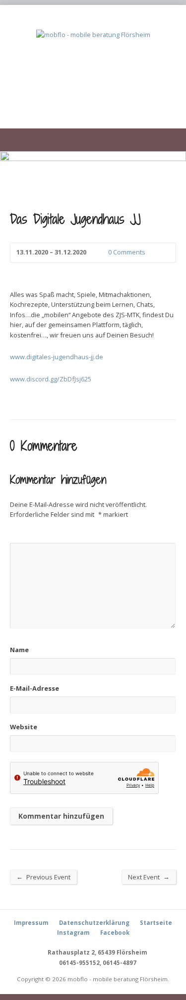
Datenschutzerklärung (94, 922)
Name (19, 649)
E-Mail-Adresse (34, 688)
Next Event (149, 876)
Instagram (73, 932)
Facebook (114, 932)
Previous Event (43, 876)
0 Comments (100, 252)
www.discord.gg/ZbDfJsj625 (50, 379)
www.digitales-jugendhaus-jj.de (56, 356)
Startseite (156, 922)
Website (23, 726)
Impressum (31, 922)
